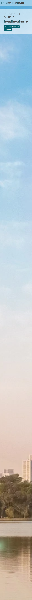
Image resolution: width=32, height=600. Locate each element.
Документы (8, 29)
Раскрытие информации (12, 26)
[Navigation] (3, 3)
